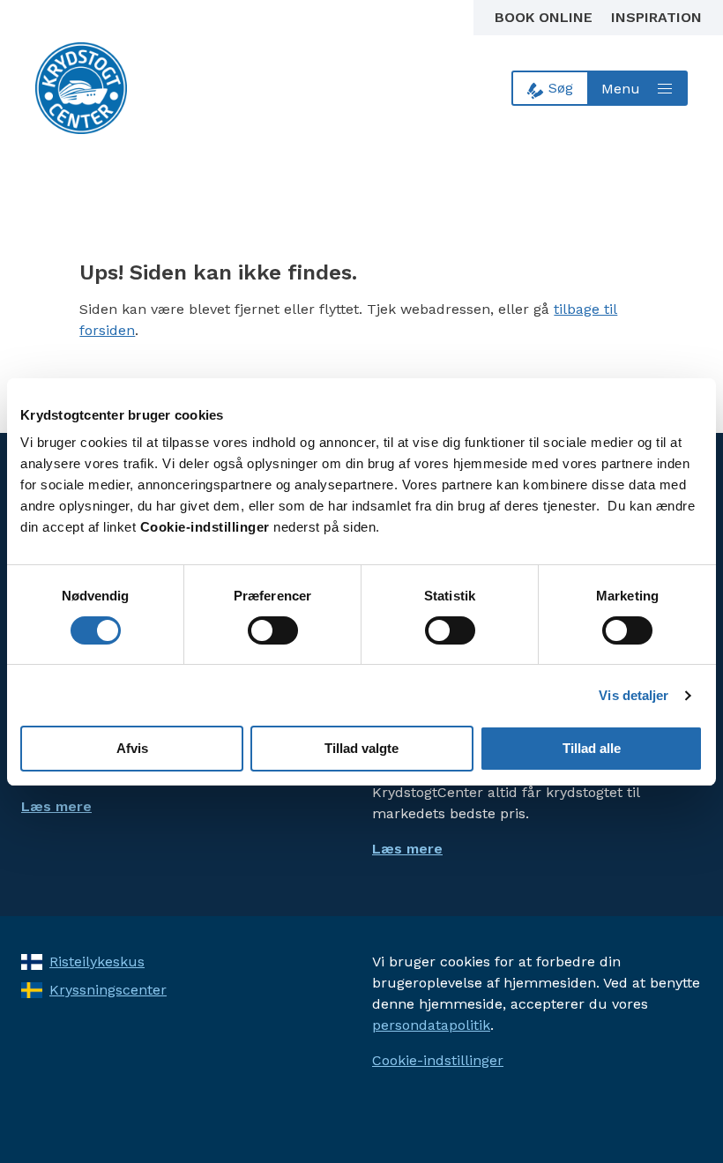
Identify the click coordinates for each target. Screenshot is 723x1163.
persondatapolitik (431, 1025)
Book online (546, 17)
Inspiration (656, 17)
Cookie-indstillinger (437, 1060)
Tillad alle (592, 748)
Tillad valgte (361, 748)
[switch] (273, 630)
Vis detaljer (633, 695)
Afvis (132, 748)
